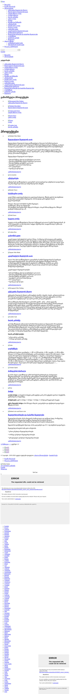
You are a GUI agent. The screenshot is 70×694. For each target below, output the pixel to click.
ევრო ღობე (12, 19)
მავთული (11, 39)
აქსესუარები (12, 24)
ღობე (10, 122)
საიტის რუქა (53, 455)
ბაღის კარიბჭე (13, 17)
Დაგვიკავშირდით (11, 46)
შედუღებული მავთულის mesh (18, 12)
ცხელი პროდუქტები (41, 455)
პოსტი (10, 20)
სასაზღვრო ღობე (14, 25)
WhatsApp (4, 469)
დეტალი (18, 172)
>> (10, 444)
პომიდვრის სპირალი (15, 32)
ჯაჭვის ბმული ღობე (14, 13)
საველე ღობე (12, 27)
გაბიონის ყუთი (13, 29)
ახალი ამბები (9, 41)
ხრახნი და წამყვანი (14, 22)
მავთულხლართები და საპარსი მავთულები (23, 34)
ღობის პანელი (13, 15)
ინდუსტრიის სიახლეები (16, 45)
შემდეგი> (5, 444)
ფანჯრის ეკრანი (13, 38)
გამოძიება (11, 172)
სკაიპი (3, 467)
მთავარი (7, 4)
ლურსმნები (12, 36)
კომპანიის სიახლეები (15, 43)
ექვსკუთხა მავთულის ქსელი (17, 10)
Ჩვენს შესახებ (9, 6)
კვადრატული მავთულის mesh (18, 31)
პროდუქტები (8, 8)
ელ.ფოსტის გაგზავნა (8, 465)
